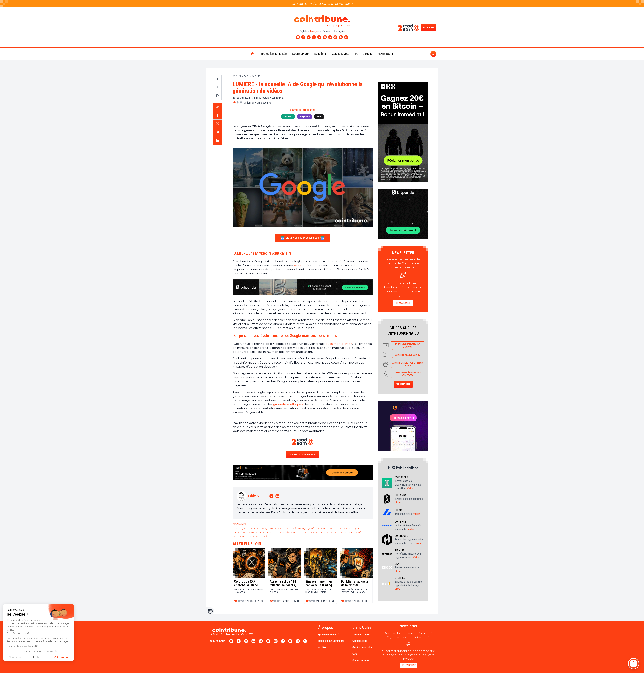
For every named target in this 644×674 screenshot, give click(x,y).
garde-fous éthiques (288, 404)
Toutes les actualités (274, 54)
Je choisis (38, 657)
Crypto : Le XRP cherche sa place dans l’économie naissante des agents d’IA (246, 583)
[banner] (303, 287)
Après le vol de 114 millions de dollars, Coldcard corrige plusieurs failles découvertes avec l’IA (285, 583)
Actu (246, 76)
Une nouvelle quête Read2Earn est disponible (322, 4)
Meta (297, 265)
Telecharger (403, 384)
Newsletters (385, 54)
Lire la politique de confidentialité (22, 646)
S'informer (248, 102)
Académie (320, 54)
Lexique (367, 54)
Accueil (237, 76)
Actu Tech (257, 76)
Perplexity (305, 116)
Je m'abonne (403, 303)
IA (356, 54)
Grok (319, 116)
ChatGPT (288, 116)
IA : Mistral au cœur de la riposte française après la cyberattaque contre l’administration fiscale (355, 583)
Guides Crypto (341, 54)
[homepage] (245, 54)
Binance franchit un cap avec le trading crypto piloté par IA (319, 583)
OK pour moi (62, 657)
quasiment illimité (339, 343)
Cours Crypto (300, 54)
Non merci (15, 657)
